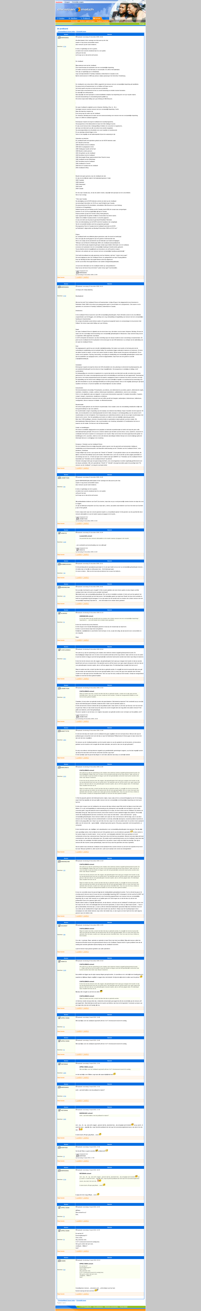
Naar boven (60, 277)
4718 (64, 46)
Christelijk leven (81, 31)
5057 (64, 658)
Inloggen (67, 2)
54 (64, 622)
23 (64, 1156)
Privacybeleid (123, 1306)
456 (64, 486)
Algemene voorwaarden (111, 1306)
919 (64, 1269)
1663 (64, 740)
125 (64, 596)
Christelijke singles (78, 2)
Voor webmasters (98, 1306)
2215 (64, 776)
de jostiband (62, 29)
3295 (64, 1073)
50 (64, 1026)
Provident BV (87, 1306)
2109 (64, 542)
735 (64, 573)
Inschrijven (59, 2)
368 (64, 934)
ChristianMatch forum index (66, 31)
